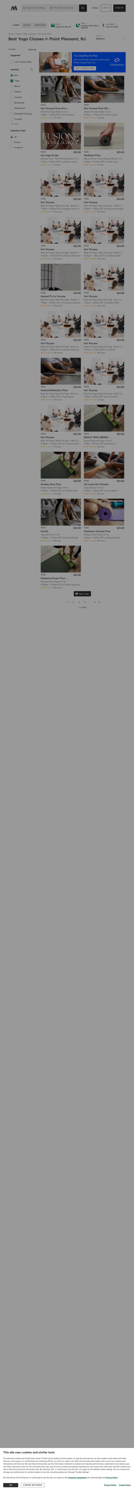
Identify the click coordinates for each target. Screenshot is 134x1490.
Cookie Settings (32, 1485)
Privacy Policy (112, 1478)
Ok (10, 1485)
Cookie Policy (125, 1485)
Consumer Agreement (77, 1478)
